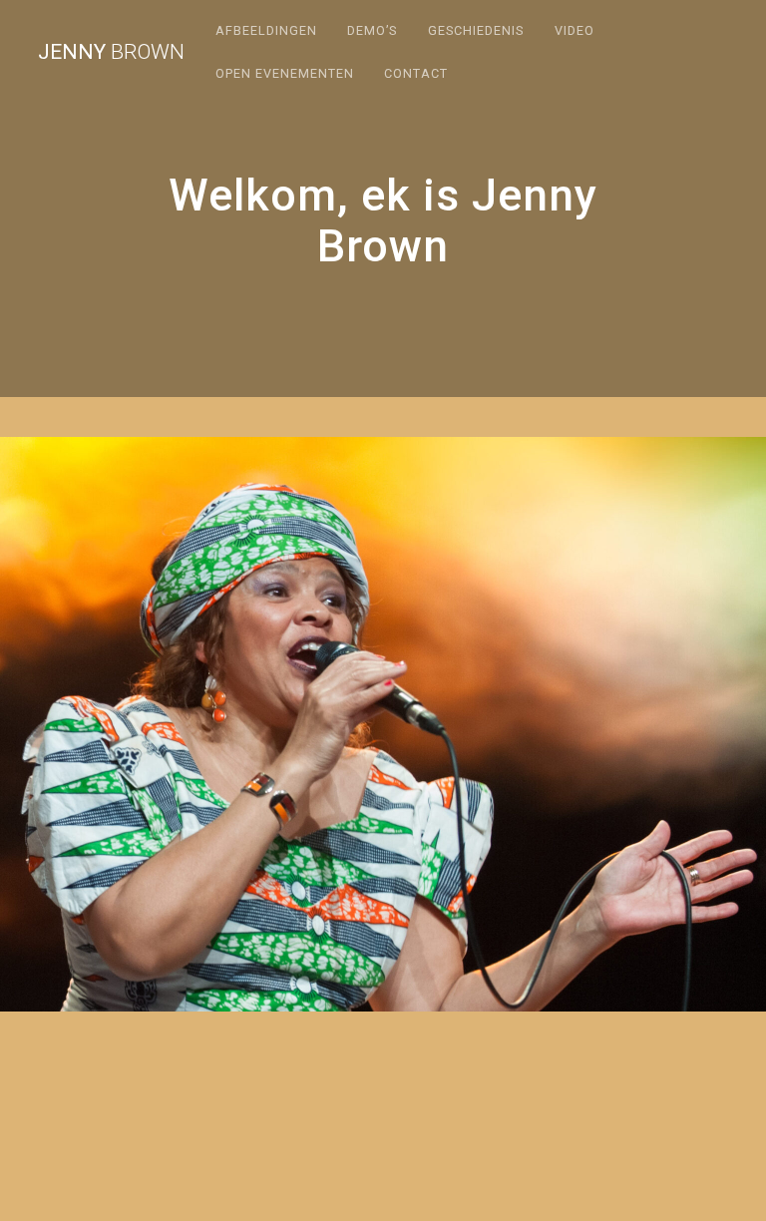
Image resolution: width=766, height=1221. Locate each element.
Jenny (111, 52)
